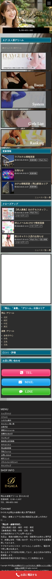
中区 (5, 324)
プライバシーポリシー (9, 462)
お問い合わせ (6, 455)
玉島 (5, 342)
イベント (4, 417)
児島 (5, 345)
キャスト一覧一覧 (7, 424)
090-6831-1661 (27, 30)
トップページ (6, 413)
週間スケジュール (7, 430)
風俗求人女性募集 (7, 441)
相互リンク (5, 458)
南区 (5, 320)
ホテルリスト (6, 444)
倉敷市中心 (8, 336)
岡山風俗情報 (6, 448)
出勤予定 (4, 427)
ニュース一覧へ (42, 197)
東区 (5, 327)
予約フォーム (6, 451)
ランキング (5, 438)
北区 (5, 317)
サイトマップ (6, 465)
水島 (5, 339)
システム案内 (6, 420)
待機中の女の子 (7, 434)
